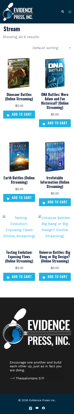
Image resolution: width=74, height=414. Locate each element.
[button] (62, 11)
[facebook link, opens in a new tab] (43, 407)
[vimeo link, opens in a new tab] (30, 407)
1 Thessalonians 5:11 (28, 378)
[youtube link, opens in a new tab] (37, 407)
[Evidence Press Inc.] (18, 11)
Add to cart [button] (21, 114)
